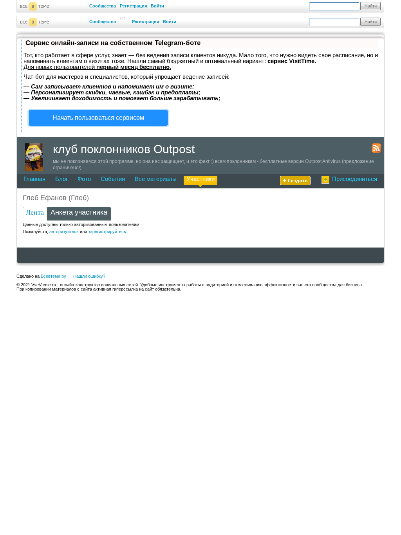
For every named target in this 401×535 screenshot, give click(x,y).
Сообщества (102, 6)
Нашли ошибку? (89, 276)
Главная (34, 178)
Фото (84, 178)
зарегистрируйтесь (107, 231)
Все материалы (156, 178)
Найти (371, 6)
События (113, 178)
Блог (61, 178)
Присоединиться (354, 178)
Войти (157, 6)
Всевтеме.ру (53, 276)
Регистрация (133, 6)
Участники (200, 178)
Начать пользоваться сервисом (98, 117)
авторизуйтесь (64, 231)
